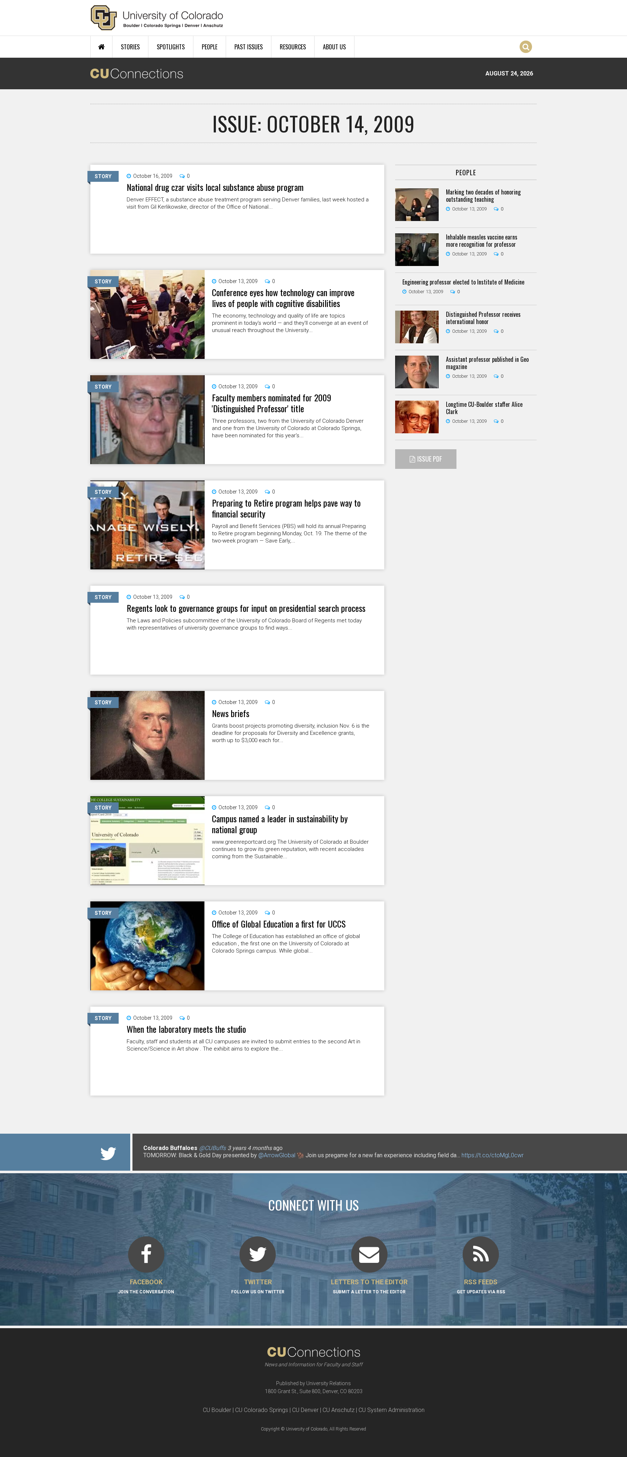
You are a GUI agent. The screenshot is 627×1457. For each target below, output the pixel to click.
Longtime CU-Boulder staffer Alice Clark (484, 408)
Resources (293, 46)
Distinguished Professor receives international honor (483, 318)
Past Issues (248, 46)
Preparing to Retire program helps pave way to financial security (286, 508)
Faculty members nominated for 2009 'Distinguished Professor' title (271, 403)
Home (101, 47)
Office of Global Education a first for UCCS (279, 923)
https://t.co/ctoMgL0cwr (493, 1155)
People (209, 46)
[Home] (157, 17)
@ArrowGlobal (276, 1155)
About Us (334, 46)
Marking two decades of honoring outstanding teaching (483, 196)
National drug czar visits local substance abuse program (215, 186)
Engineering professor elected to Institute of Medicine (463, 282)
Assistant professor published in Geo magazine (487, 363)
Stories (130, 46)
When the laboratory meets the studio (186, 1028)
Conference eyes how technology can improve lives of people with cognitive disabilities (283, 298)
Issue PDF (429, 458)
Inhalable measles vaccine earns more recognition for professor (481, 241)
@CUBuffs (212, 1148)
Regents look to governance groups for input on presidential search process (246, 607)
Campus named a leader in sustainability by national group (280, 824)
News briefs (230, 713)
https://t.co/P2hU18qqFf (174, 1162)
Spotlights (171, 46)
